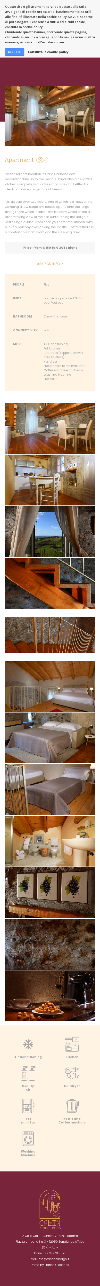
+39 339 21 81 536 (55, 1253)
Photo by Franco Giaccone (50, 1265)
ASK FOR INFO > (50, 263)
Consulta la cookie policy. (48, 52)
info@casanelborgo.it (53, 1259)
